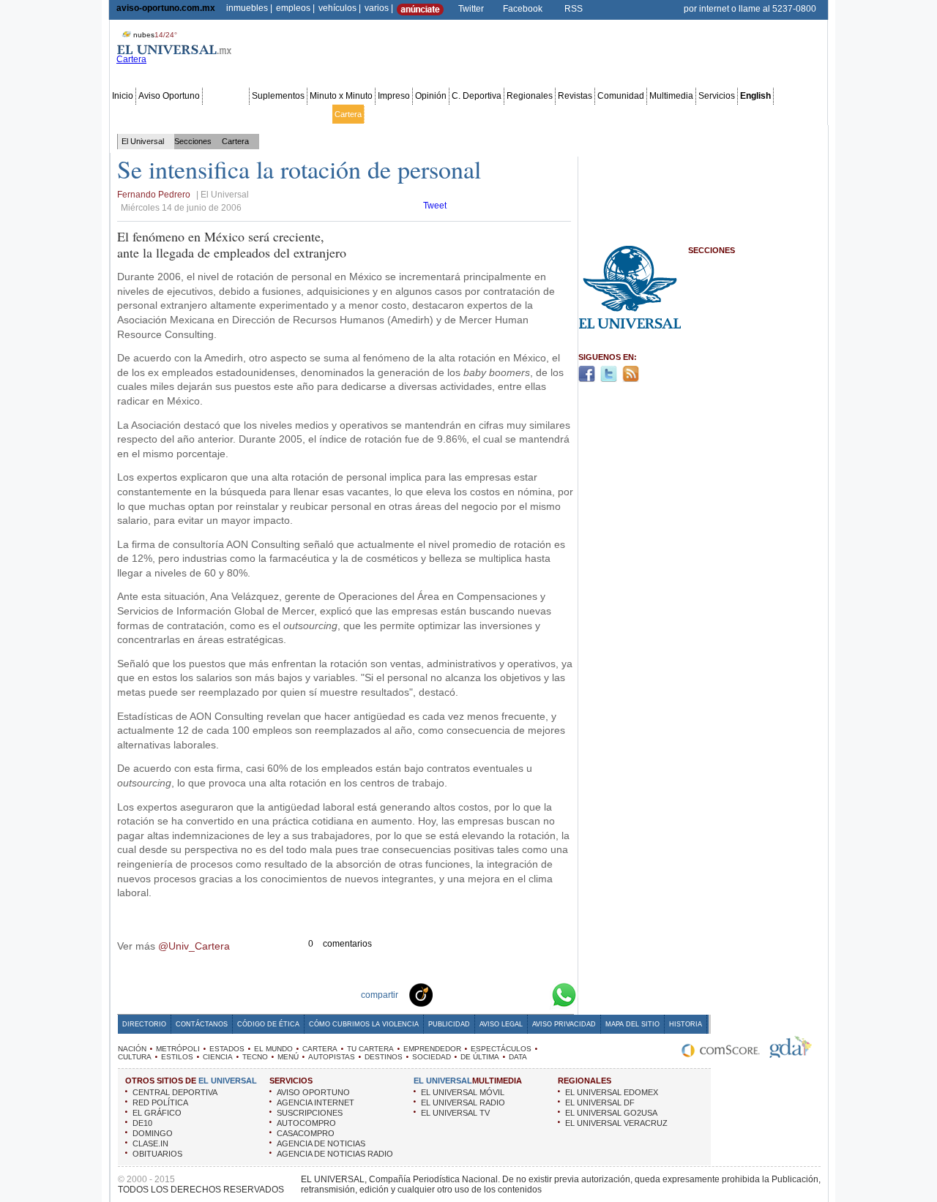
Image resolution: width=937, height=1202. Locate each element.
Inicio (122, 96)
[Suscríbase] (653, 9)
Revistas (575, 96)
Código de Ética (268, 1024)
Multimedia (671, 96)
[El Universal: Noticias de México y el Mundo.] (174, 52)
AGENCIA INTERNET (315, 1102)
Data (793, 114)
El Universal (143, 141)
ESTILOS (177, 1057)
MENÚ (288, 1057)
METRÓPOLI (178, 1049)
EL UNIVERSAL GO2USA (611, 1112)
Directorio (144, 1024)
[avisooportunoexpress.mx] (420, 12)
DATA (518, 1057)
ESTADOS (226, 1049)
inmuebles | (249, 8)
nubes (155, 35)
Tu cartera (385, 114)
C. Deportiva (476, 96)
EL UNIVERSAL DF (600, 1102)
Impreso (394, 96)
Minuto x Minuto (341, 96)
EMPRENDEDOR (432, 1049)
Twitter (471, 9)
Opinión (431, 96)
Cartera (348, 114)
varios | (379, 8)
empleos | (295, 8)
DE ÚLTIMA (479, 1057)
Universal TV (636, 114)
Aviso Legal (501, 1024)
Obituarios (721, 114)
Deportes (591, 114)
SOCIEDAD (431, 1057)
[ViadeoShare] (420, 994)
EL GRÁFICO (157, 1112)
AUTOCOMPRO (306, 1123)
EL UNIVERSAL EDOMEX (611, 1092)
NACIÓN (132, 1049)
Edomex (194, 114)
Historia (685, 1024)
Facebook (522, 9)
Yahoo (514, 994)
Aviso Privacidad (564, 1024)
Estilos (558, 114)
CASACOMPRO (306, 1133)
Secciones (226, 96)
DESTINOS (384, 1057)
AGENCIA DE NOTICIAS (321, 1143)
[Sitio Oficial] (721, 1055)
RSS (573, 9)
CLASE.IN (150, 1143)
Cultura (529, 114)
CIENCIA (218, 1057)
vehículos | (339, 8)
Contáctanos (202, 1024)
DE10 (142, 1123)
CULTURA (135, 1057)
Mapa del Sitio (632, 1024)
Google (537, 994)
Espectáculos (487, 114)
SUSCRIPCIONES (310, 1112)
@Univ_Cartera (194, 946)
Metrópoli (159, 114)
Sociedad (681, 114)
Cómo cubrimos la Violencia (364, 1024)
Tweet (435, 205)
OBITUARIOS (157, 1153)
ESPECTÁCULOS (501, 1049)
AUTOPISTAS (331, 1057)
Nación (125, 114)
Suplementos (278, 96)
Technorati (444, 994)
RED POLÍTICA (160, 1102)
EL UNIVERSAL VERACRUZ (616, 1123)
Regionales (530, 96)
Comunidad (620, 96)
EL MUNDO (273, 1049)
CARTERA (319, 1049)
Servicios (716, 96)
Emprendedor (433, 114)
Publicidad (762, 114)
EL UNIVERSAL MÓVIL (462, 1092)
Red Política (235, 114)
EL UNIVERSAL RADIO (463, 1102)
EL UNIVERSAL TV (455, 1112)
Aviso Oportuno (169, 96)
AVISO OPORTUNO (313, 1092)
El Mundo (312, 114)
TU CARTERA (370, 1049)
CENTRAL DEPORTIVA (174, 1092)
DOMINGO (152, 1133)
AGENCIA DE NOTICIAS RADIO (335, 1153)
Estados (276, 114)
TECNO (255, 1057)
